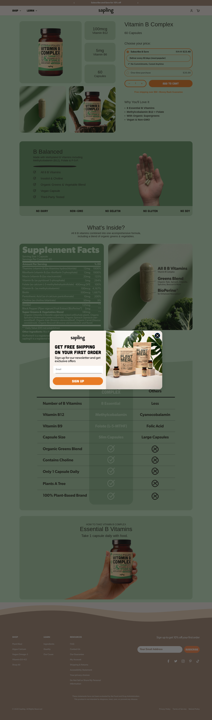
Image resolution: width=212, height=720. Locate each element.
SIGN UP (78, 381)
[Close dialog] (157, 335)
